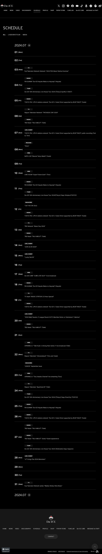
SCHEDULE (37, 10)
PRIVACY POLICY (52, 551)
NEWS (11, 10)
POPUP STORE (60, 10)
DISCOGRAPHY (26, 10)
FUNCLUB (70, 10)
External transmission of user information (77, 551)
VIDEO (18, 10)
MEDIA (25, 35)
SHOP (52, 10)
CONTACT (51, 536)
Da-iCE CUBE (80, 10)
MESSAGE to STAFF (92, 10)
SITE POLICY (61, 551)
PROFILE (45, 10)
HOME (5, 10)
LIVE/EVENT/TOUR (14, 35)
